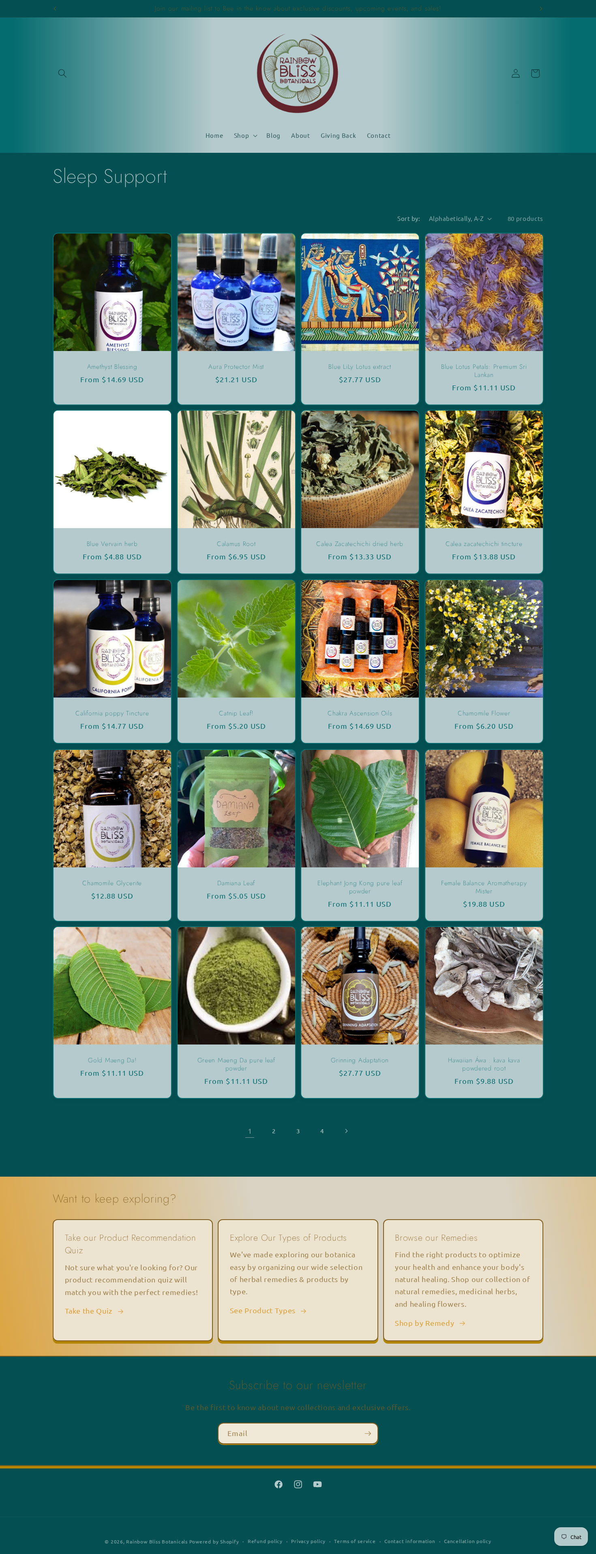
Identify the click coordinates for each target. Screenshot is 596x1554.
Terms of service (354, 1541)
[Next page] (346, 1131)
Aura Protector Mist (236, 367)
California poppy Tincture (112, 714)
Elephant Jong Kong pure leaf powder (359, 887)
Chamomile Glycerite (112, 883)
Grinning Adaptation (360, 1061)
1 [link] (250, 1130)
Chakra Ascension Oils (360, 714)
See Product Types (263, 1310)
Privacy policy (308, 1541)
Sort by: (408, 218)
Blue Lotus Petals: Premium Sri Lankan (484, 371)
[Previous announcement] (55, 8)
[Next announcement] (541, 8)
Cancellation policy (467, 1541)
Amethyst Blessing (112, 367)
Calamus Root (236, 544)
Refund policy (265, 1541)
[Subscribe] (367, 1434)
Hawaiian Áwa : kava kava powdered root (484, 1065)
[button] (62, 73)
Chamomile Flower (483, 714)
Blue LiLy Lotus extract (359, 367)
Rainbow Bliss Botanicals (156, 1541)
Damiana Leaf (236, 883)
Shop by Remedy (424, 1323)
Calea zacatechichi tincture (484, 544)
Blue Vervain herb (112, 544)
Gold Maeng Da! (112, 1061)
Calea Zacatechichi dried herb (359, 544)
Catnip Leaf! (236, 714)
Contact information (409, 1541)
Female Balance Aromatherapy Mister (484, 887)
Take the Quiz (89, 1310)
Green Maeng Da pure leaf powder (236, 1065)
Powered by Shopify (214, 1541)
